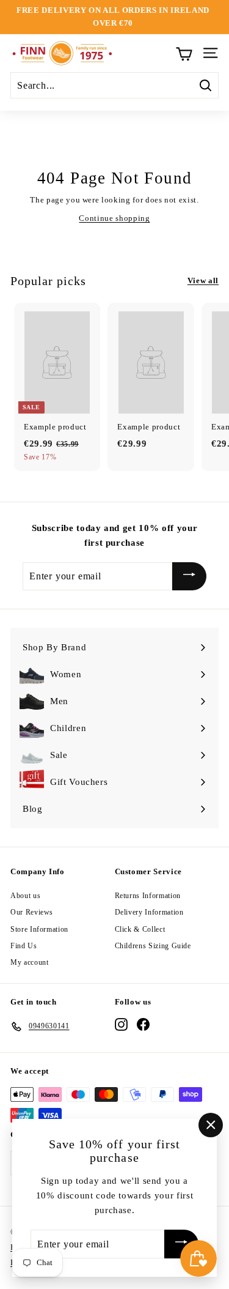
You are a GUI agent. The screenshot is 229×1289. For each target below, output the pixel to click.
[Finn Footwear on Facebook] (143, 1024)
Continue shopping (114, 218)
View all (203, 280)
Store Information (39, 929)
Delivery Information (149, 912)
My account (29, 962)
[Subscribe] (189, 576)
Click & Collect (140, 929)
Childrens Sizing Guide (153, 946)
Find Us (23, 946)
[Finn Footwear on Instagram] (121, 1024)
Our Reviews (31, 912)
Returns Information (148, 895)
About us (25, 895)
